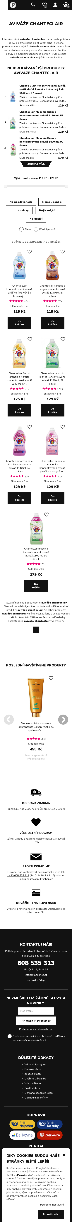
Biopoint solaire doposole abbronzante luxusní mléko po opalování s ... (36, 727)
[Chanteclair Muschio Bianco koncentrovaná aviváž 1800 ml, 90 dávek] (36, 544)
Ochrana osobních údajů (39, 1093)
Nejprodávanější (21, 202)
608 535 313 (36, 963)
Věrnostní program (35, 1064)
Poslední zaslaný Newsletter (36, 1029)
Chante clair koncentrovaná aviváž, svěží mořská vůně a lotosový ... (19, 291)
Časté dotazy (32, 1088)
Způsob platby (33, 1074)
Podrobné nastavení (52, 1204)
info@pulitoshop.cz (41, 879)
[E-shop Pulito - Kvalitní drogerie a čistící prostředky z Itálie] (12, 7)
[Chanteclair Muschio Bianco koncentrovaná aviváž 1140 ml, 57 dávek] (52, 369)
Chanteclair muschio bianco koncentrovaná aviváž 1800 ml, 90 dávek (36, 554)
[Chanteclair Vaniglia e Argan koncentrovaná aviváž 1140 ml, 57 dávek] (52, 281)
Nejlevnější (47, 210)
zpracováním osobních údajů (29, 1040)
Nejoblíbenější (52, 202)
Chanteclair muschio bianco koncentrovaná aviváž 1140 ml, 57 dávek (53, 379)
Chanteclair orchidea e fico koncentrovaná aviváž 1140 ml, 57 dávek (19, 466)
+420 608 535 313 (18, 875)
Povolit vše (51, 1214)
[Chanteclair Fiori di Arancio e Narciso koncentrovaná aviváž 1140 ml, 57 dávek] (19, 369)
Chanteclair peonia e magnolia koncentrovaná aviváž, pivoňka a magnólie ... (53, 466)
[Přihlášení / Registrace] (55, 5)
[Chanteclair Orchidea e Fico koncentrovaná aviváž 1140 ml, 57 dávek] (19, 456)
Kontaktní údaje (36, 980)
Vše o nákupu (33, 1083)
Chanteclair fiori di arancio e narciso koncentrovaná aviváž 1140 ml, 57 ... (19, 379)
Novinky (23, 210)
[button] (64, 1154)
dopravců (41, 909)
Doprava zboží (33, 1069)
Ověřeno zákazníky (35, 1078)
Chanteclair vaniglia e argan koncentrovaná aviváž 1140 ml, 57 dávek (52, 291)
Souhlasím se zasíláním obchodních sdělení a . (39, 1038)
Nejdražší (36, 219)
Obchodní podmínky (36, 1097)
